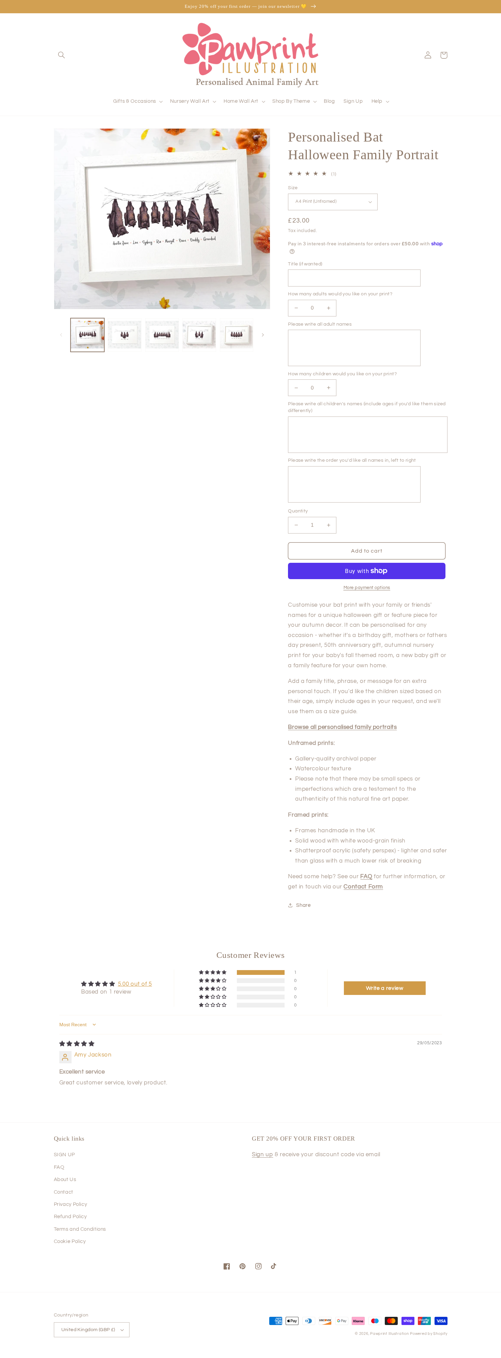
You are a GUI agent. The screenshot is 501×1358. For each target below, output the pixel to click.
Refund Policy (70, 1216)
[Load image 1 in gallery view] (87, 335)
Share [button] (303, 905)
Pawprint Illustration (389, 1334)
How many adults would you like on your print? (340, 294)
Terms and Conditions (80, 1229)
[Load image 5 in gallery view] (237, 335)
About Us (65, 1179)
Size (293, 187)
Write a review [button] (385, 988)
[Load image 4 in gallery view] (199, 335)
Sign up (262, 1154)
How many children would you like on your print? (342, 374)
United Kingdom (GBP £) (88, 1329)
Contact (63, 1192)
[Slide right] (262, 335)
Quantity (298, 511)
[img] (77, 1044)
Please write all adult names (320, 324)
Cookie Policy (70, 1241)
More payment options (367, 588)
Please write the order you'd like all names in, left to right (352, 460)
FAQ (59, 1167)
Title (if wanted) (305, 264)
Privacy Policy (70, 1204)
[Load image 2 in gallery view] (124, 335)
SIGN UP (64, 1154)
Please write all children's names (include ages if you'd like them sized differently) (366, 407)
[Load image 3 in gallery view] (162, 335)
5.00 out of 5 (135, 984)
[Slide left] (61, 335)
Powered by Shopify (428, 1334)
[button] (62, 55)
